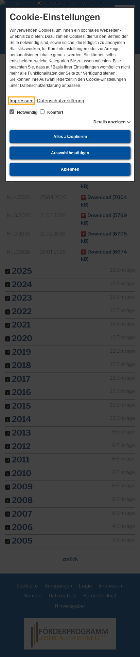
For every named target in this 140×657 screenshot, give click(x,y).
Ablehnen (70, 169)
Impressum (22, 100)
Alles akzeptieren (70, 136)
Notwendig (27, 112)
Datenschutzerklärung (60, 100)
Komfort (54, 112)
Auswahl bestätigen (70, 153)
